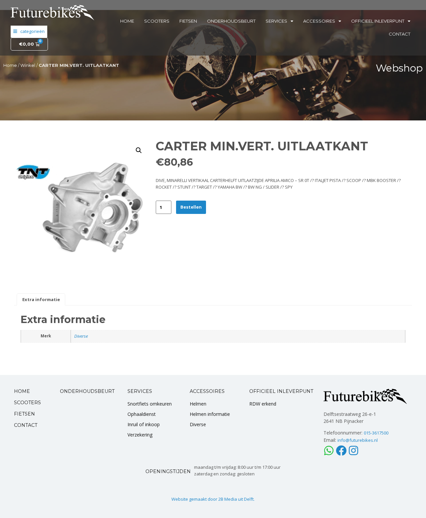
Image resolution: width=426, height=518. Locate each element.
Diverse (81, 336)
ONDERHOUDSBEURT (87, 391)
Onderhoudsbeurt (231, 21)
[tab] (41, 299)
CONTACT (25, 425)
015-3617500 (376, 433)
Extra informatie (41, 299)
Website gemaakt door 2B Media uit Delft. (213, 499)
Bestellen (191, 207)
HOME (22, 391)
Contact (399, 34)
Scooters (156, 21)
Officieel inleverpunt (377, 21)
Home (127, 21)
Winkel (27, 65)
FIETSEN (24, 414)
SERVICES (139, 391)
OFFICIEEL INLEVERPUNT (281, 391)
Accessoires (319, 21)
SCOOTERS (27, 403)
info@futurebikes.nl (357, 440)
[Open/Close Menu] (29, 32)
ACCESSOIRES (207, 391)
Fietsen (188, 21)
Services (276, 21)
